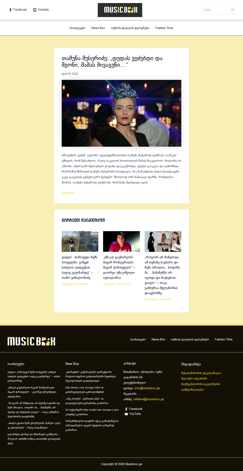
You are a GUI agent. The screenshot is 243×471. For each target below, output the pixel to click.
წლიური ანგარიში (194, 378)
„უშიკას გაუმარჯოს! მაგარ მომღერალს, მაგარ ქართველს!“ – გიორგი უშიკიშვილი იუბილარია (119, 268)
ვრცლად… (69, 192)
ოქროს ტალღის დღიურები (130, 28)
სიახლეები (77, 28)
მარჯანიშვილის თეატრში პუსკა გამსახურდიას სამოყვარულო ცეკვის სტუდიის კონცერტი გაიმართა (91, 425)
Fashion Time (164, 28)
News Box (98, 28)
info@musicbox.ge (147, 388)
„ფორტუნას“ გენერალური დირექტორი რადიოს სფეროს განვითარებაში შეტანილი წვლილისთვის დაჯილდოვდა (90, 376)
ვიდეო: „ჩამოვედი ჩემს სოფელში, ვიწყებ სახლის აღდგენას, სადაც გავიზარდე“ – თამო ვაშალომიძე (79, 268)
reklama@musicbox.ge (148, 399)
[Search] (232, 10)
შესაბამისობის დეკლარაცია (201, 373)
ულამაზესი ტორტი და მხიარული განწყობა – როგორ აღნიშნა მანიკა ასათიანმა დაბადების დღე (34, 439)
